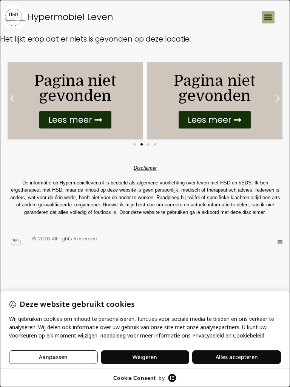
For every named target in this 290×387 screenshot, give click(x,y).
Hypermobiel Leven (70, 17)
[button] (268, 17)
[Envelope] (280, 241)
